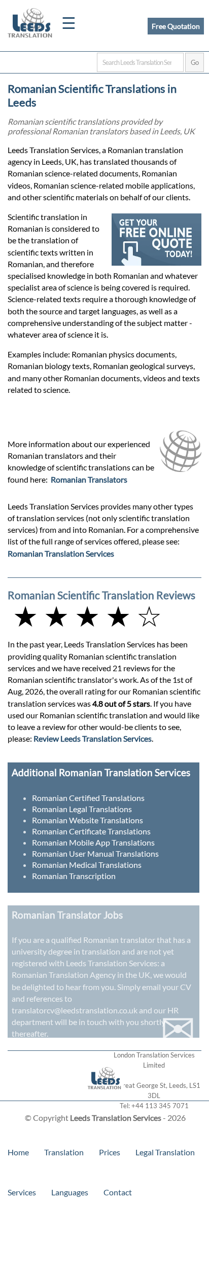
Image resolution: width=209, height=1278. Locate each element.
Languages (69, 1192)
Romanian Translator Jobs (67, 915)
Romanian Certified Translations (88, 797)
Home (18, 1152)
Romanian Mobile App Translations (93, 842)
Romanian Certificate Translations (91, 831)
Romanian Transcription (74, 876)
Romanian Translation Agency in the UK (81, 974)
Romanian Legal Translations (82, 809)
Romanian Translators (89, 479)
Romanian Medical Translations (87, 864)
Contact (117, 1192)
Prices (109, 1152)
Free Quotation (176, 26)
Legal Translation (165, 1152)
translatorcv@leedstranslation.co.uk (74, 1010)
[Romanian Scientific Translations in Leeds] (105, 1096)
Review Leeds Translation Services (92, 738)
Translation (64, 1152)
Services (22, 1192)
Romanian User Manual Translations (95, 853)
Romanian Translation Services (61, 553)
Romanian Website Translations (87, 820)
